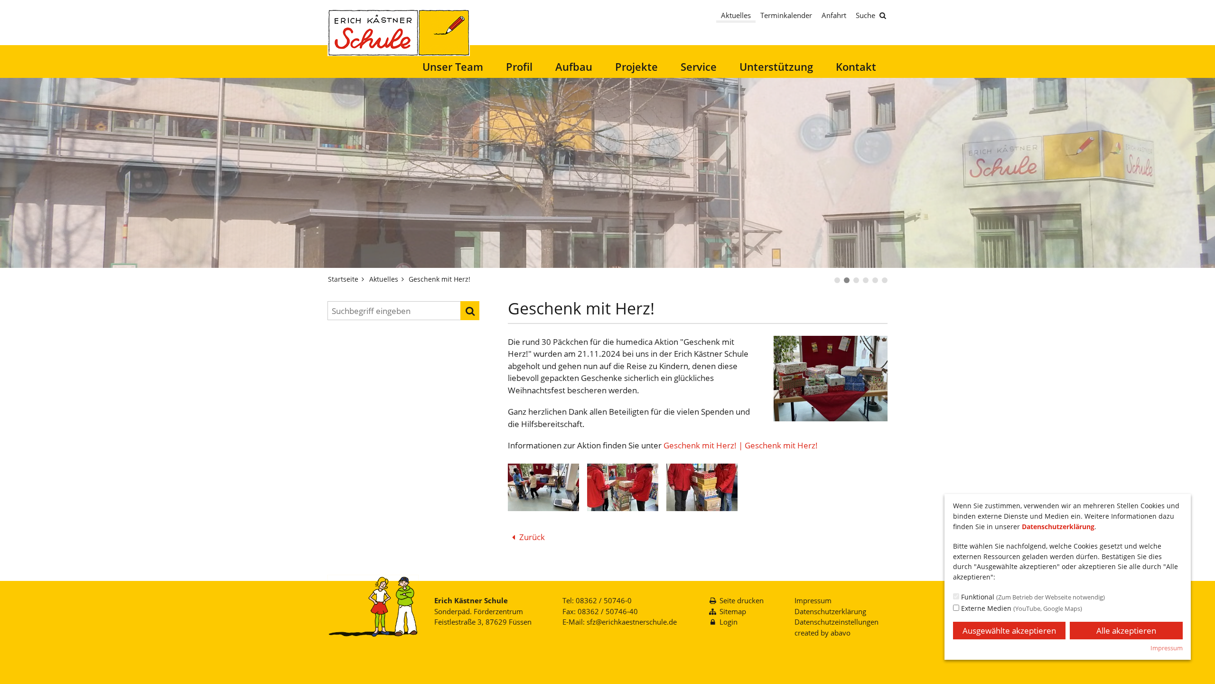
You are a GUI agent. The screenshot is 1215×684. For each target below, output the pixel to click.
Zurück (532, 537)
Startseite (343, 279)
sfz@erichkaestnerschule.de (632, 622)
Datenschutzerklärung (830, 611)
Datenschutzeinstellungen (836, 622)
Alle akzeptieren (1126, 630)
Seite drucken (742, 600)
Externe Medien (1020, 608)
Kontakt (856, 66)
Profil (519, 66)
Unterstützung (776, 66)
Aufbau (573, 66)
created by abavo (822, 632)
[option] (607, 173)
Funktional (1032, 596)
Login (729, 622)
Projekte (636, 66)
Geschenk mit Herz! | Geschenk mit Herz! (741, 445)
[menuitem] (453, 67)
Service (699, 66)
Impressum (813, 600)
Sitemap (733, 611)
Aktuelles (736, 15)
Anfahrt (834, 15)
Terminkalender (786, 15)
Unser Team (452, 66)
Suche (865, 15)
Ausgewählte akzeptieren (1009, 630)
